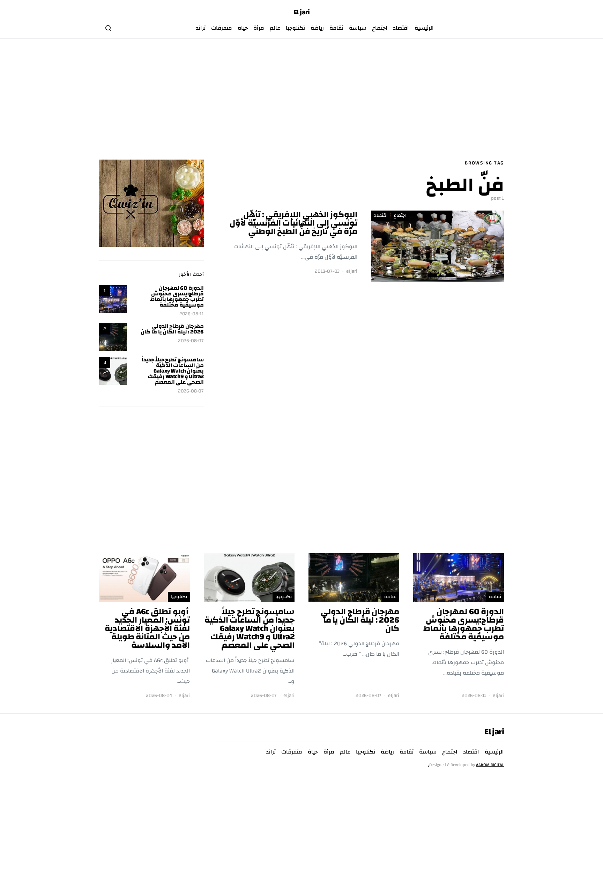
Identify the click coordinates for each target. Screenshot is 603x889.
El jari (301, 12)
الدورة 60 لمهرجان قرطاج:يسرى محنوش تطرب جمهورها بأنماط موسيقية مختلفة (177, 296)
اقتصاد (401, 28)
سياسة (357, 28)
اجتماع (379, 28)
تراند (201, 28)
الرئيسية (424, 28)
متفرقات (221, 28)
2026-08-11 (191, 314)
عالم (275, 28)
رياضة (317, 28)
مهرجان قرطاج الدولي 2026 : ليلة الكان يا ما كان (172, 329)
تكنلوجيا (295, 28)
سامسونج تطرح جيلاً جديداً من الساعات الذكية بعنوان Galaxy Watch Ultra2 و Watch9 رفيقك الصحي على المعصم (173, 370)
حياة (243, 28)
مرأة (258, 28)
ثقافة (336, 28)
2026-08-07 (191, 341)
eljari (351, 271)
